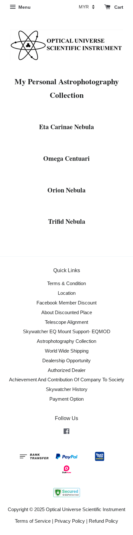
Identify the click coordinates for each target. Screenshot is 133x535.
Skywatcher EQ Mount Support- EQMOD (66, 331)
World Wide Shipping (66, 351)
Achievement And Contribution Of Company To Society (66, 379)
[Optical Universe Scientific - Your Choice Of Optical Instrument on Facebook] (66, 432)
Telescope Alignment (66, 322)
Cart (118, 7)
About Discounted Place (66, 312)
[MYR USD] (87, 6)
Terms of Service (33, 521)
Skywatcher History (66, 389)
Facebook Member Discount (66, 302)
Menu (24, 7)
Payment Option (66, 399)
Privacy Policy (70, 521)
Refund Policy (103, 521)
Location (67, 293)
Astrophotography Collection (66, 341)
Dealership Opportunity (66, 360)
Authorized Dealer (67, 370)
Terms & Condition (66, 283)
